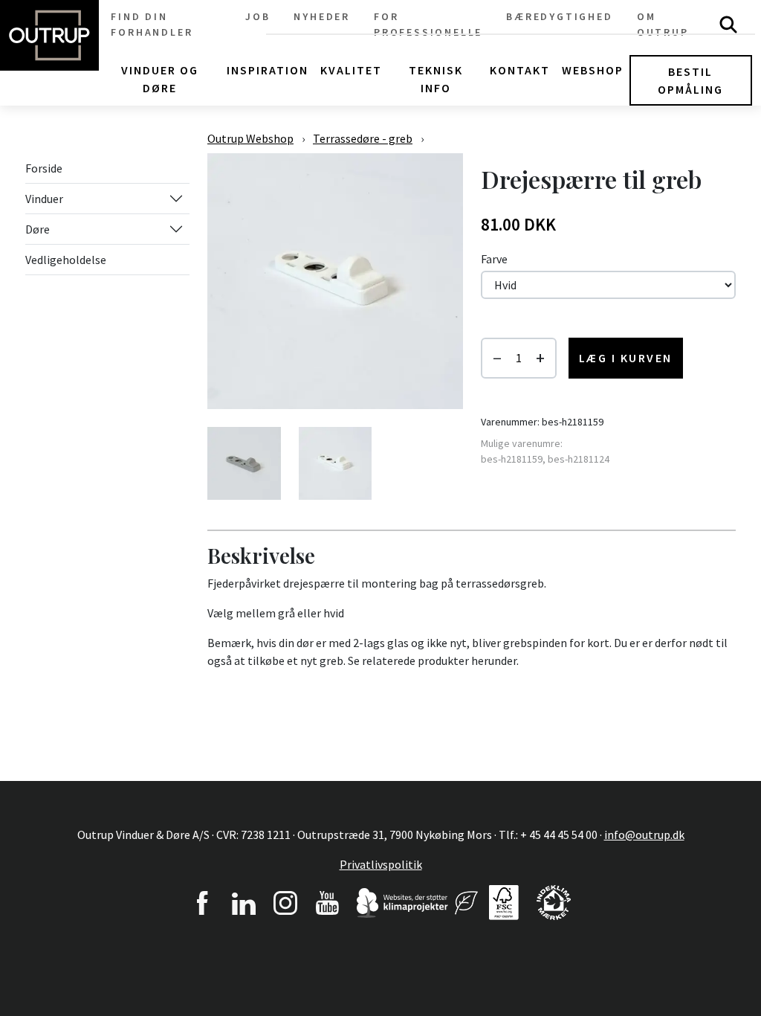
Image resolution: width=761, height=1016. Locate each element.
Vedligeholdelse (65, 259)
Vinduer (44, 198)
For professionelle (428, 24)
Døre (37, 229)
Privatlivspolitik (381, 864)
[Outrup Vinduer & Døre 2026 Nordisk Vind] (466, 900)
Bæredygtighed (559, 16)
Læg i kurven (626, 357)
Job (257, 16)
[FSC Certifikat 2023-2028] (504, 900)
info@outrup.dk (644, 834)
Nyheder (322, 16)
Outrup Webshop (250, 138)
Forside (43, 168)
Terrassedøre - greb (362, 138)
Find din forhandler (151, 24)
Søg (728, 24)
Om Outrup (663, 24)
